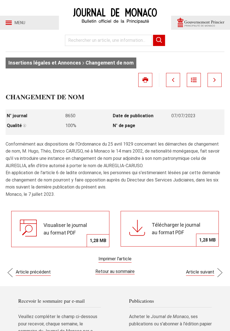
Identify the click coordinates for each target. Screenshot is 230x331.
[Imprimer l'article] (145, 80)
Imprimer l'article (115, 258)
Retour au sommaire (115, 271)
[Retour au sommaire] (194, 80)
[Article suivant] (215, 80)
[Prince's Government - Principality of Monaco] (200, 23)
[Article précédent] (173, 80)
